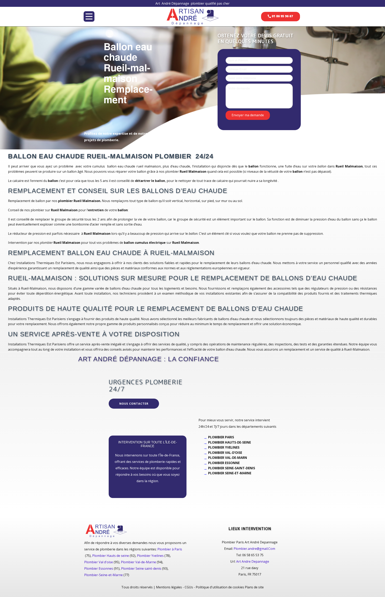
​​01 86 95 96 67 (282, 16)
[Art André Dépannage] (192, 16)
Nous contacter (133, 403)
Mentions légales (169, 587)
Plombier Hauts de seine (110, 555)
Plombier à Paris (169, 549)
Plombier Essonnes (98, 568)
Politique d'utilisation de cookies (220, 587)
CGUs (189, 587)
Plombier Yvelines (150, 555)
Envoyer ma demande (248, 115)
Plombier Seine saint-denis (141, 568)
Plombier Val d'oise (98, 562)
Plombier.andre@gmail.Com (254, 548)
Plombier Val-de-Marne (138, 562)
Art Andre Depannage (252, 561)
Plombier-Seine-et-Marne (103, 575)
